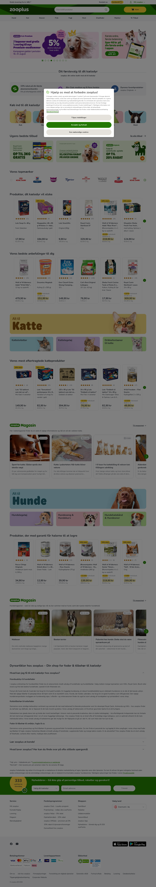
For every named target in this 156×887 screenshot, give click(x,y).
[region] (79, 113)
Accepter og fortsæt (79, 125)
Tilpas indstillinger (78, 117)
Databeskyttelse (52, 112)
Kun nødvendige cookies (78, 132)
